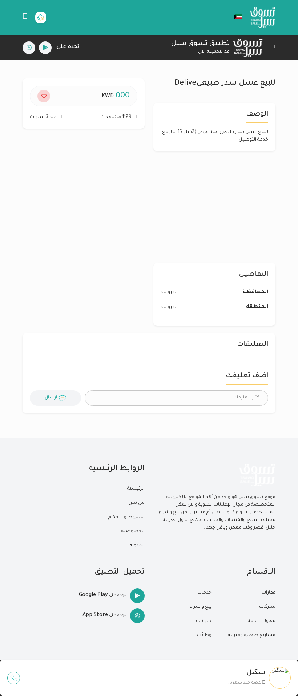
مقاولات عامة (261, 621)
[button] (235, 17)
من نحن (137, 503)
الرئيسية (136, 488)
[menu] (25, 17)
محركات (267, 607)
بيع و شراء (201, 607)
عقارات (268, 592)
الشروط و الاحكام (126, 517)
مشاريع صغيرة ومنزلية (251, 635)
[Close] (273, 48)
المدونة (137, 545)
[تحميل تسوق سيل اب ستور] (29, 47)
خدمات (204, 592)
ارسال (51, 397)
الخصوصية (133, 531)
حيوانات (204, 621)
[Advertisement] (83, 199)
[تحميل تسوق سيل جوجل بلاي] (45, 47)
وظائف (204, 635)
